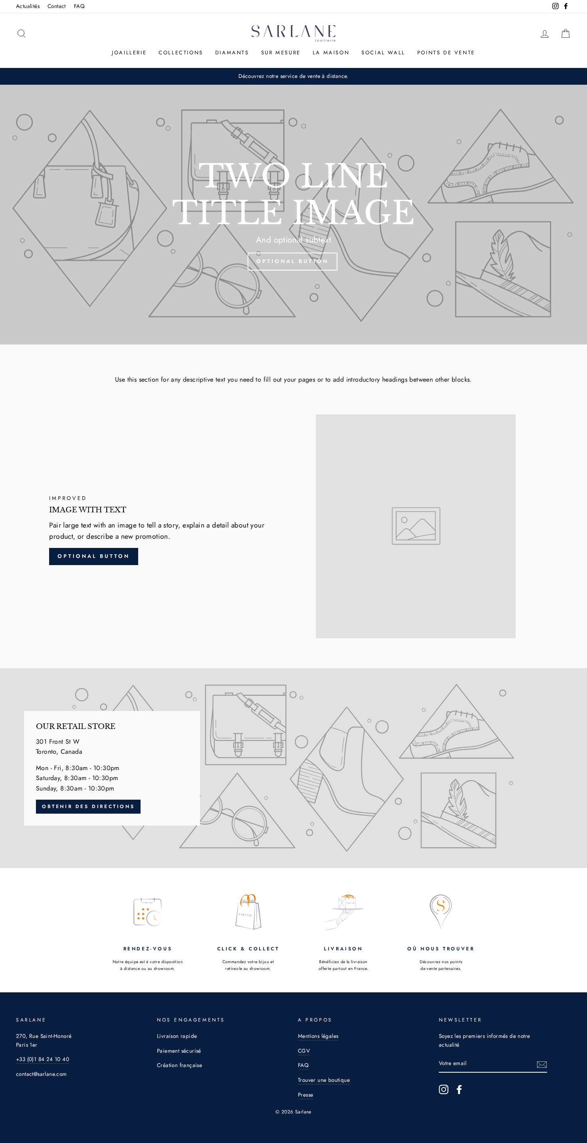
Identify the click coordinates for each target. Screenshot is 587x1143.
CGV (304, 1051)
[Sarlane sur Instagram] (443, 1089)
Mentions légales (318, 1036)
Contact (57, 6)
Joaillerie (129, 52)
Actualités (28, 6)
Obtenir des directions (88, 806)
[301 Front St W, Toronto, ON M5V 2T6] (293, 768)
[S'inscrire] (542, 1064)
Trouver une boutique (324, 1080)
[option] (293, 214)
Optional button (292, 261)
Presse (305, 1095)
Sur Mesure (281, 52)
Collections (181, 52)
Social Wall (383, 52)
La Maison (331, 52)
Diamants (232, 52)
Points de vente (446, 52)
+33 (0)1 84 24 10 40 (42, 1059)
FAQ (79, 6)
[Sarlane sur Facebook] (459, 1089)
